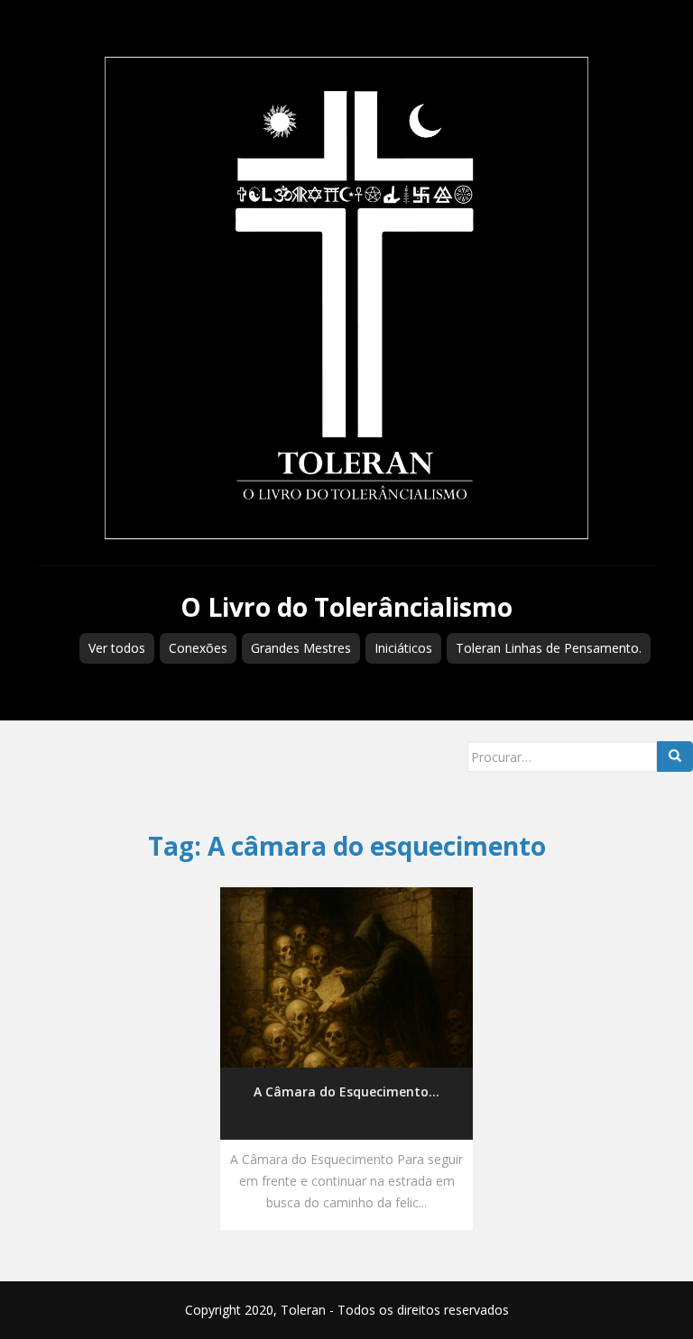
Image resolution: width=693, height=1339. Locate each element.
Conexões (198, 647)
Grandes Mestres (301, 647)
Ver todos (116, 647)
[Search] (675, 756)
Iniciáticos (403, 647)
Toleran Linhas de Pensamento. (549, 647)
